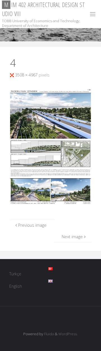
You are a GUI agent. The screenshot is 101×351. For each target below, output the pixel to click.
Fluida (48, 333)
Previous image (32, 225)
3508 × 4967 (27, 75)
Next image (72, 236)
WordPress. (68, 333)
